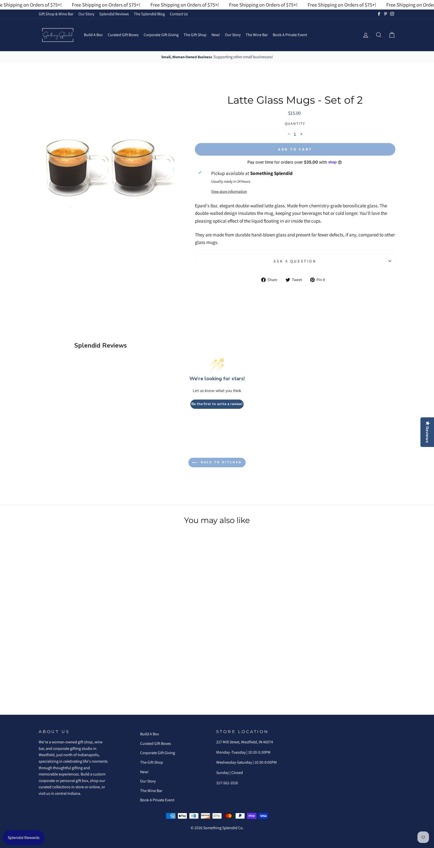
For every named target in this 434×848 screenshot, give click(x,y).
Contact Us (179, 14)
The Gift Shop (195, 34)
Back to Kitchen (220, 462)
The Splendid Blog (149, 14)
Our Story (86, 14)
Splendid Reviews (114, 14)
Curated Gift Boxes (123, 34)
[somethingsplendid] (57, 35)
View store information (229, 191)
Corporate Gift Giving (161, 34)
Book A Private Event (290, 34)
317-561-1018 (227, 783)
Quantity (295, 123)
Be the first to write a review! (217, 404)
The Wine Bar (257, 34)
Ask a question (295, 261)
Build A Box (93, 34)
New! (215, 34)
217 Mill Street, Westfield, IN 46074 (244, 742)
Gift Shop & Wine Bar (56, 14)
